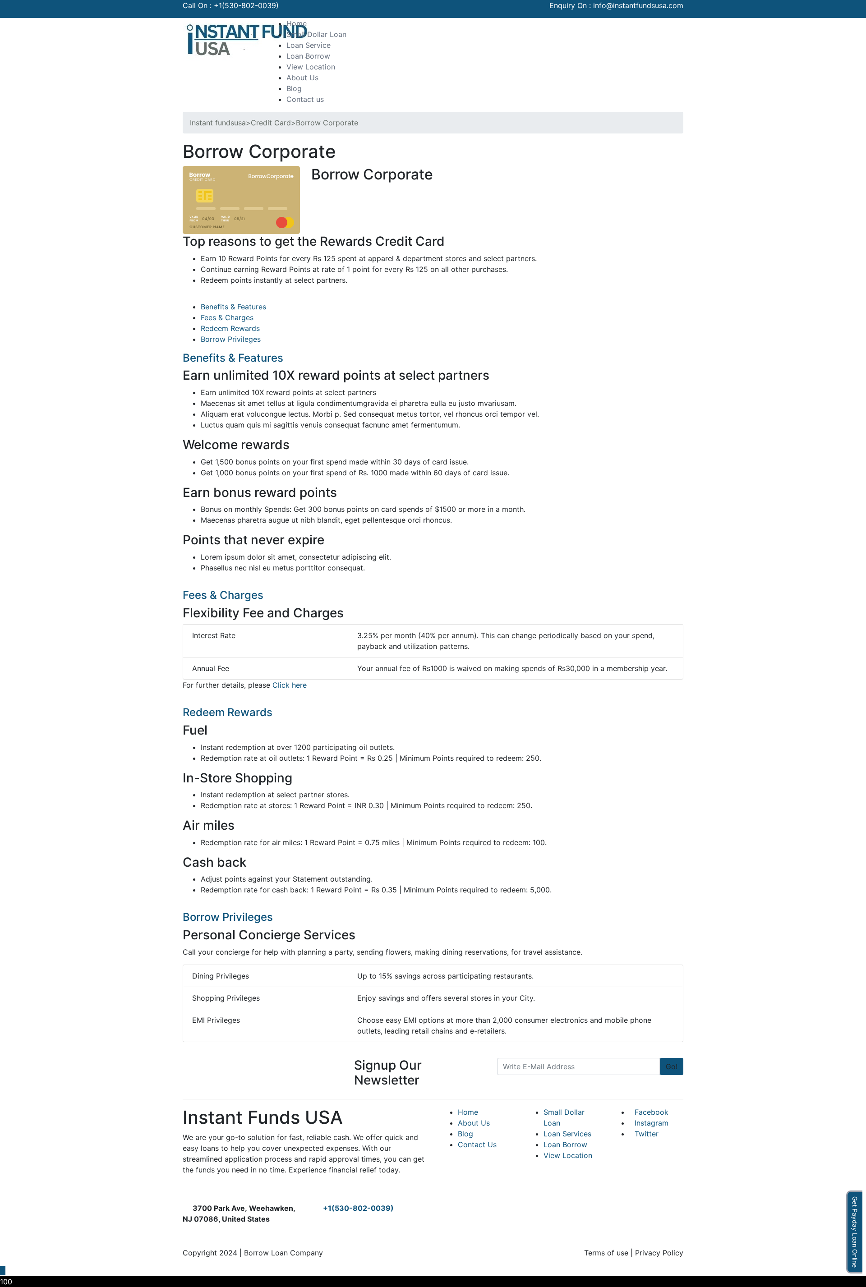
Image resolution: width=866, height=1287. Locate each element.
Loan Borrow (308, 55)
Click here (289, 684)
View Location (310, 66)
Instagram (651, 1122)
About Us (302, 77)
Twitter (647, 1133)
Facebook (651, 1112)
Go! (671, 1066)
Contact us (305, 99)
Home (296, 23)
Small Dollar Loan (316, 34)
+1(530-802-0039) (246, 5)
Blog (294, 88)
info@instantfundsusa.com (638, 5)
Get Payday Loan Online (855, 1232)
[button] (656, 23)
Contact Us (477, 1144)
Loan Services (567, 1133)
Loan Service (308, 45)
